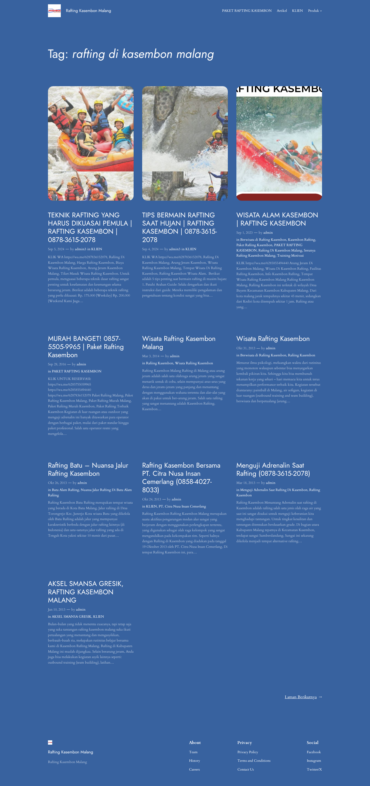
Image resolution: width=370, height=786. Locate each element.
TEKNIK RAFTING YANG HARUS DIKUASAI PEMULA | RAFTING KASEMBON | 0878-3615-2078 (90, 227)
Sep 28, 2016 (57, 364)
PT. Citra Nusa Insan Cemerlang (182, 506)
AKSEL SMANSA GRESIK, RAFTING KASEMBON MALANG (86, 592)
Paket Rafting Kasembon (254, 245)
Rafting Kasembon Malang (88, 11)
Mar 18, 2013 (245, 482)
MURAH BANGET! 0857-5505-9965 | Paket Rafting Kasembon (86, 346)
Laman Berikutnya (303, 697)
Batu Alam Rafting (65, 490)
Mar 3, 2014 (150, 356)
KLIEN (96, 249)
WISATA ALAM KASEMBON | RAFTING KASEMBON (277, 219)
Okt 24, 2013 (151, 499)
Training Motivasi (290, 255)
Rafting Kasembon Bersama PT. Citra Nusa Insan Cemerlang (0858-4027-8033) (181, 477)
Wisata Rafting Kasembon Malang (179, 342)
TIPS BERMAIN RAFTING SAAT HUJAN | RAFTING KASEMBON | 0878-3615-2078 (179, 227)
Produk (313, 10)
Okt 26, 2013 (57, 482)
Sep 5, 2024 (56, 249)
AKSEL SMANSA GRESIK (71, 616)
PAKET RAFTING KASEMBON (76, 371)
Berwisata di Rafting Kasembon (263, 239)
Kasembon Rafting (301, 239)
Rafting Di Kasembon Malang (280, 250)
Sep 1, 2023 (244, 232)
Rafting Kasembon (159, 363)
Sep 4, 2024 (150, 249)
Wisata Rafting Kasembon (194, 363)
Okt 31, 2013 (245, 348)
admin (268, 232)
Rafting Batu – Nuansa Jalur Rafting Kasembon (88, 469)
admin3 (80, 249)
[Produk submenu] (321, 11)
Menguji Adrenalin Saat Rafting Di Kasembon (273, 490)
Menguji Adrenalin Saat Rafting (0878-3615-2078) (273, 469)
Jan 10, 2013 (56, 609)
